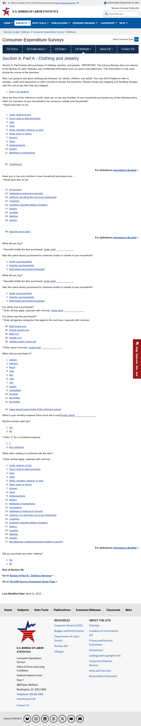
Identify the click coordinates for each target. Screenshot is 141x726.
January (13, 359)
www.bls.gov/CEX (26, 698)
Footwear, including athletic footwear (28, 204)
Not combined (16, 447)
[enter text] (50, 249)
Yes (11, 427)
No (10, 431)
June (11, 378)
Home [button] (7, 23)
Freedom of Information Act (103, 633)
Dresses (13, 137)
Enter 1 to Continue (19, 91)
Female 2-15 (15, 337)
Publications (62, 610)
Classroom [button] (108, 23)
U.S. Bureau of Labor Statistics (35, 11)
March (12, 367)
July (11, 382)
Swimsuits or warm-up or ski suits (26, 193)
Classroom (113, 610)
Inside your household (20, 261)
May (11, 374)
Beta (129, 610)
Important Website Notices (100, 663)
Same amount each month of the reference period (35, 409)
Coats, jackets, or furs (20, 465)
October (13, 394)
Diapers (13, 208)
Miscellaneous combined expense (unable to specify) (36, 541)
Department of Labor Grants (67, 638)
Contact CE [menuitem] (127, 49)
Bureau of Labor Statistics (17, 31)
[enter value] (68, 415)
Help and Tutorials (100, 670)
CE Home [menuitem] (12, 49)
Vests (12, 125)
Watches (13, 216)
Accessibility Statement (103, 676)
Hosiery (13, 148)
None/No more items (19, 231)
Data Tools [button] (39, 23)
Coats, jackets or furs (20, 114)
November (14, 397)
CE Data (60, 49)
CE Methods (82, 49)
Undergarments (17, 145)
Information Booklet (125, 170)
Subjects (23, 610)
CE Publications (35, 49)
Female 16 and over (19, 330)
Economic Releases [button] (84, 23)
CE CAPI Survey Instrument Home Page (32, 581)
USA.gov (59, 651)
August (12, 386)
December (14, 401)
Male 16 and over (17, 326)
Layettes (13, 212)
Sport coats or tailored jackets (25, 118)
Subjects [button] (22, 23)
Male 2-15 (14, 333)
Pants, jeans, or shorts (20, 133)
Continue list (15, 164)
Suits (11, 122)
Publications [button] (59, 23)
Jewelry (13, 220)
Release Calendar (120, 8)
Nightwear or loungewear (22, 152)
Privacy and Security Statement (100, 642)
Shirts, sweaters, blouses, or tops (26, 129)
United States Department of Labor (123, 2)
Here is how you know (65, 2)
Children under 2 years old (22, 341)
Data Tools (41, 610)
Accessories (15, 189)
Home (8, 610)
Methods (71, 31)
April (11, 371)
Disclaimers (96, 650)
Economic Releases (88, 610)
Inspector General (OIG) (68, 625)
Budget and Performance (69, 631)
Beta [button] (123, 23)
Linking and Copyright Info (105, 655)
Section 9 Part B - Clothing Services (30, 575)
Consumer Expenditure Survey (48, 31)
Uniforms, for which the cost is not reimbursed (32, 197)
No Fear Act (61, 646)
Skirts (12, 141)
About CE (105, 49)
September (15, 390)
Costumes (14, 200)
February (13, 363)
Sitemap (94, 625)
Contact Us (23, 705)
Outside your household (21, 265)
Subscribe (134, 8)
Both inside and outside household (26, 269)
